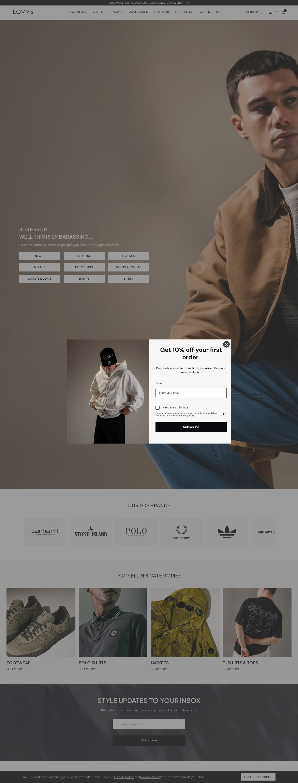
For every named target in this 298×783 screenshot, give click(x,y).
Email (159, 383)
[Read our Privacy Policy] (224, 413)
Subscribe (191, 427)
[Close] (226, 344)
